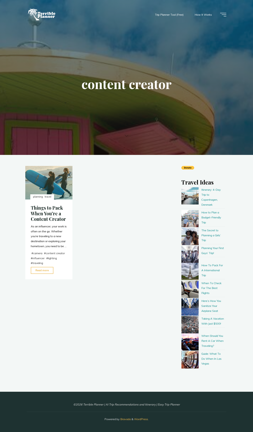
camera (37, 253)
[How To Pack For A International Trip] (190, 271)
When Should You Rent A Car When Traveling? (212, 340)
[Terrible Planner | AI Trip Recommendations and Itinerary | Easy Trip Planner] (42, 14)
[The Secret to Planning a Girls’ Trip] (190, 236)
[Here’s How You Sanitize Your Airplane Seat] (190, 307)
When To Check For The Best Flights (211, 288)
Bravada (125, 419)
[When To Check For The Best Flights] (190, 289)
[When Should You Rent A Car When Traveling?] (190, 342)
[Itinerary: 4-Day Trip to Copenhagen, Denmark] (190, 195)
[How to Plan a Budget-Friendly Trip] (190, 218)
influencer (39, 258)
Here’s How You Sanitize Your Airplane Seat (211, 306)
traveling (38, 263)
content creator (55, 253)
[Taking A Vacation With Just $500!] (190, 324)
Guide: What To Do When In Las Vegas (211, 358)
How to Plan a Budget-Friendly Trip (211, 217)
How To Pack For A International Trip (212, 270)
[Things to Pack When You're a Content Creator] (48, 182)
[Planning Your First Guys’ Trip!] (190, 254)
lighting (52, 258)
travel (48, 196)
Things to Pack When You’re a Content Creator (48, 213)
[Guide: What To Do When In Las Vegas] (190, 359)
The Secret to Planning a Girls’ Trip (211, 235)
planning (38, 196)
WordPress (141, 419)
